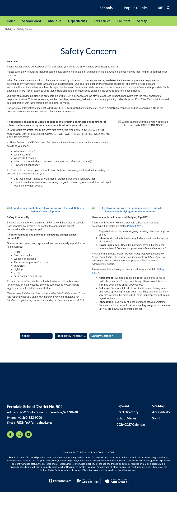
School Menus (127, 418)
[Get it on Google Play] (88, 481)
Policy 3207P (134, 226)
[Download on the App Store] (116, 481)
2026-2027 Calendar (131, 424)
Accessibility (161, 412)
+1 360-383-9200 (30, 417)
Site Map (158, 406)
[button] (108, 8)
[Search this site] (168, 8)
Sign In (156, 418)
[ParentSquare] (60, 480)
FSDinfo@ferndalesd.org (34, 422)
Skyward (123, 406)
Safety (8, 29)
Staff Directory (127, 412)
